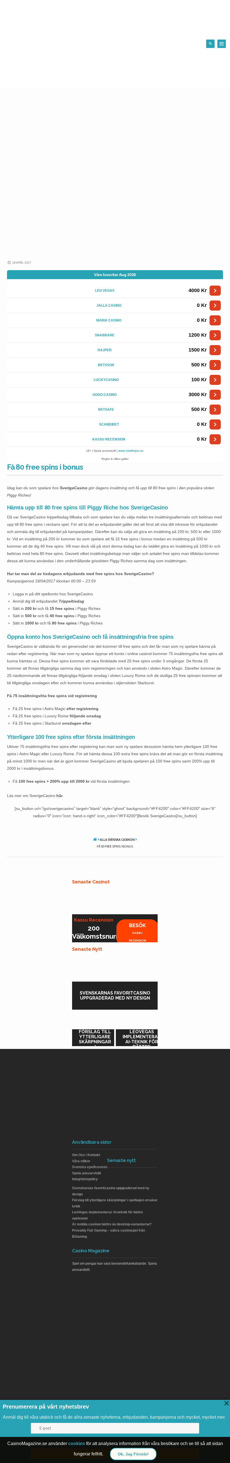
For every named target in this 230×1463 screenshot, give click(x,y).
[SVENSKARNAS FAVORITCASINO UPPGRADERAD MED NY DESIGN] (115, 968)
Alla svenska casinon (117, 839)
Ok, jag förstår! (133, 1454)
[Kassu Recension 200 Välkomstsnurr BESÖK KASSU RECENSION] (115, 900)
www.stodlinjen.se (131, 450)
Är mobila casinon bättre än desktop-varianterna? (111, 1224)
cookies (76, 1443)
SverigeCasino (74, 488)
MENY (221, 44)
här (59, 795)
